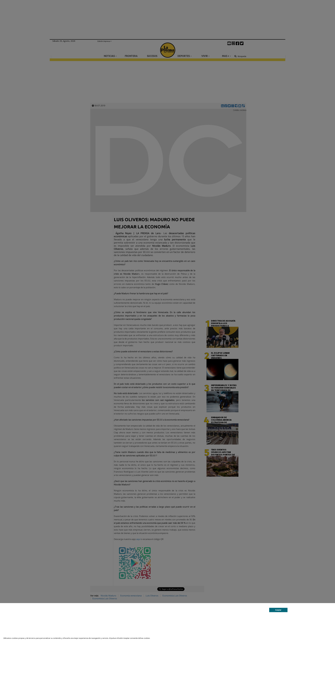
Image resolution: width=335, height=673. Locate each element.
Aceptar (278, 610)
